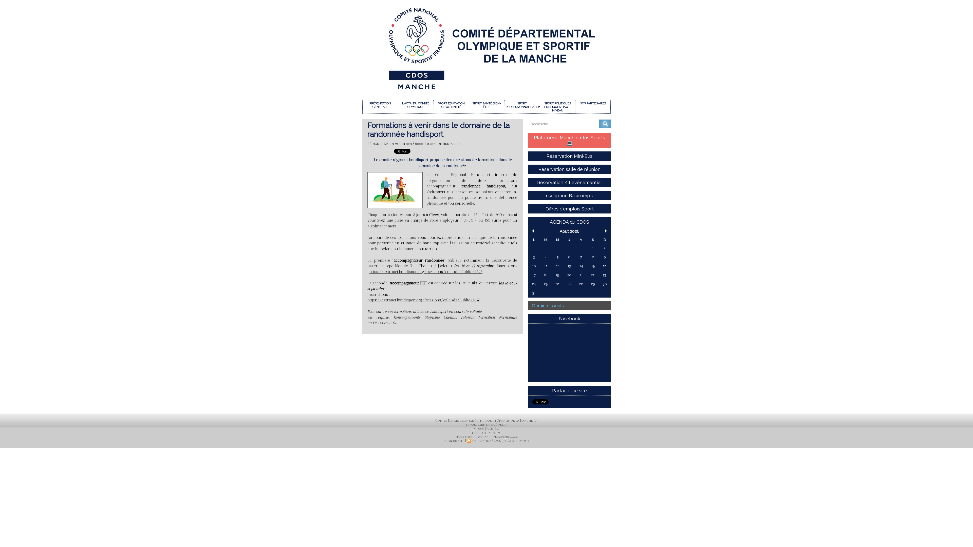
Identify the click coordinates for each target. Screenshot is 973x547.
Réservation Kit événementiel (569, 182)
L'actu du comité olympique (415, 105)
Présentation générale (380, 105)
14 (581, 266)
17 (534, 275)
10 (534, 266)
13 (569, 266)
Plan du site (454, 441)
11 (545, 266)
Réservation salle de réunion (569, 169)
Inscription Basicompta (569, 195)
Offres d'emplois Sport (570, 208)
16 (605, 266)
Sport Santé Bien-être (486, 105)
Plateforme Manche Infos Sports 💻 (569, 140)
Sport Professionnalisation (523, 105)
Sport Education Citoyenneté (451, 105)
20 (569, 275)
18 (546, 275)
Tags (497, 441)
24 (534, 284)
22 (593, 275)
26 (557, 284)
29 (593, 284)
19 (557, 275)
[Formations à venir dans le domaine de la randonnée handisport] (395, 173)
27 (569, 284)
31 (534, 293)
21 (581, 275)
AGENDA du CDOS (569, 222)
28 (581, 284)
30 (605, 284)
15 (593, 266)
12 (557, 266)
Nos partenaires (593, 103)
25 (546, 284)
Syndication (482, 441)
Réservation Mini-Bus (569, 156)
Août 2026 (569, 231)
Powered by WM (516, 441)
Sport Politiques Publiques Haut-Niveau (557, 107)
